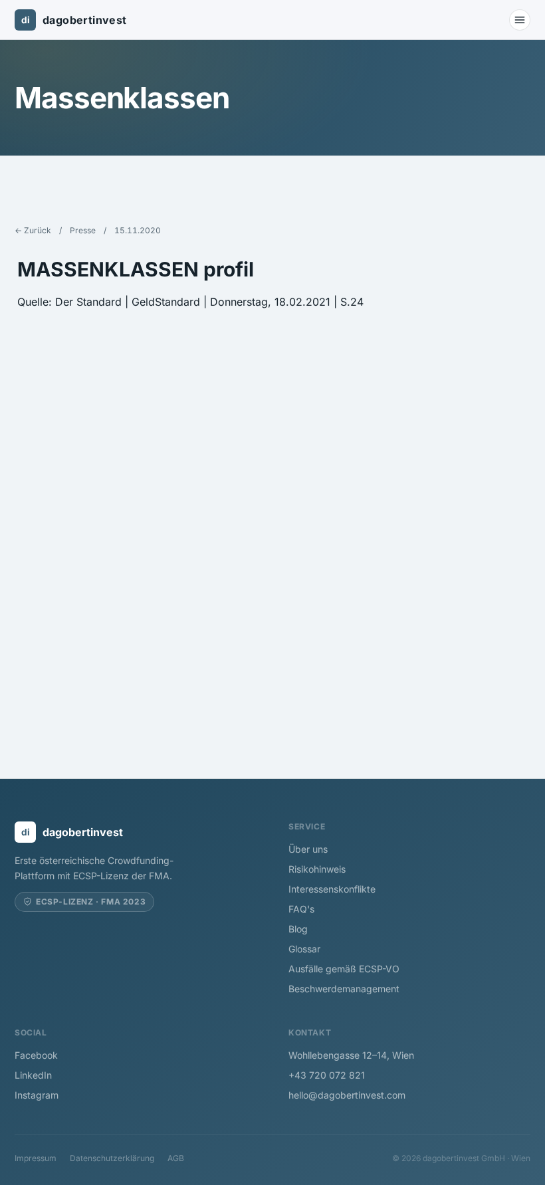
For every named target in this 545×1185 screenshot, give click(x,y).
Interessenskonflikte (332, 889)
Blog (298, 928)
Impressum (35, 1158)
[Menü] (519, 20)
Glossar (304, 948)
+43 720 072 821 (326, 1075)
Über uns (308, 849)
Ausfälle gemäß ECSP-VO (343, 968)
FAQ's (301, 909)
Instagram (36, 1095)
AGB (175, 1158)
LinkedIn (33, 1075)
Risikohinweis (317, 869)
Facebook (36, 1055)
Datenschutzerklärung (112, 1158)
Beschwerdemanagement (343, 988)
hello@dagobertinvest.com (346, 1095)
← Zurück (33, 230)
